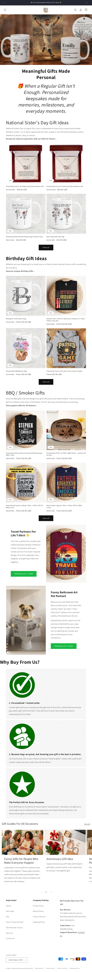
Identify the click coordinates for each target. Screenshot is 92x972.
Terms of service (62, 968)
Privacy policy (50, 968)
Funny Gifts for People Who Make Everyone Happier (21, 860)
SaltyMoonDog (15, 968)
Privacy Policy (38, 906)
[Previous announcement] (4, 2)
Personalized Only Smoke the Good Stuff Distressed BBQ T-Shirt (24, 454)
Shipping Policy (39, 922)
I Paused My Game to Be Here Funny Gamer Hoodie (64, 371)
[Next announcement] (87, 2)
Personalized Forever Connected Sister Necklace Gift (64, 186)
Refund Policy (38, 911)
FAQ (7, 917)
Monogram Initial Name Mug (16, 319)
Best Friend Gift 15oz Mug (55, 237)
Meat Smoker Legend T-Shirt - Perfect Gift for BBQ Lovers (64, 507)
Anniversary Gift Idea (60, 859)
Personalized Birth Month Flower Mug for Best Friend (24, 237)
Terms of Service (39, 917)
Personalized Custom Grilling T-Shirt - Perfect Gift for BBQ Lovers (24, 507)
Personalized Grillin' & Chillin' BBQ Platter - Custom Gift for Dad (66, 454)
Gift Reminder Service (14, 927)
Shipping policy (75, 968)
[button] (5, 10)
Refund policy (39, 968)
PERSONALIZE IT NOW (23, 574)
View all (46, 247)
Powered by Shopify (26, 968)
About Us (9, 933)
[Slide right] (51, 892)
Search (8, 906)
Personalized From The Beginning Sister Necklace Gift (25, 186)
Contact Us (10, 938)
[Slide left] (40, 892)
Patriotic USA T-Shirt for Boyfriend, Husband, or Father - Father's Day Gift (66, 320)
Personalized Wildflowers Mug (16, 371)
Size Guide (10, 911)
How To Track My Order (15, 922)
